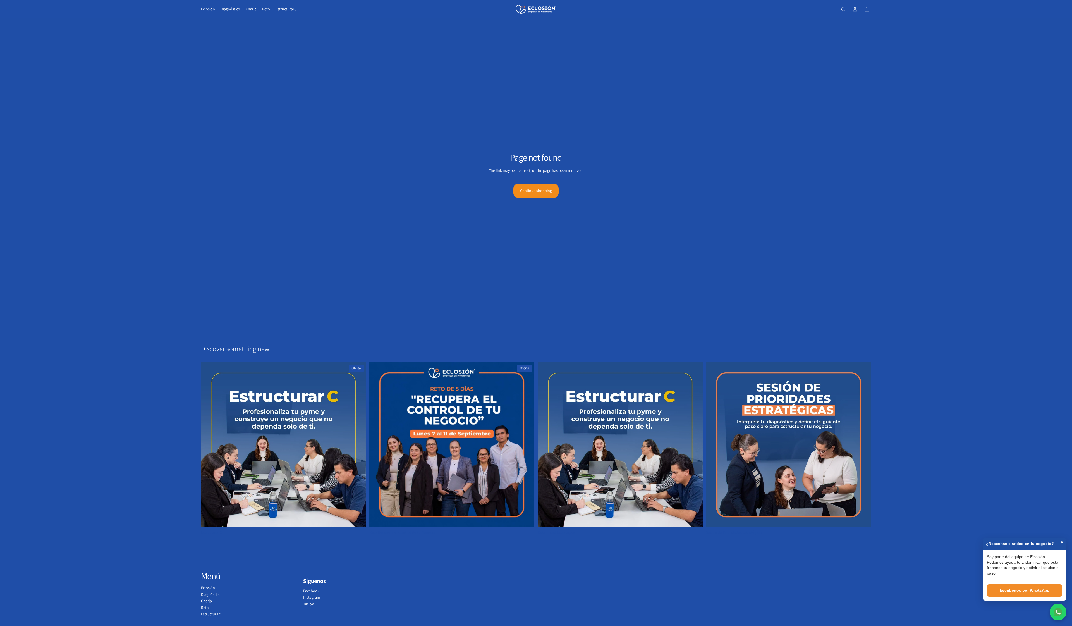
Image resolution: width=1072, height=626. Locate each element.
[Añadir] (357, 519)
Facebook (311, 590)
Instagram (311, 597)
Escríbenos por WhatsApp (1025, 590)
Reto (205, 607)
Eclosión (208, 587)
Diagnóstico (211, 594)
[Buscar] (843, 9)
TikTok (308, 603)
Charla (206, 600)
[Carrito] (867, 9)
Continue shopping (536, 190)
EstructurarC (211, 614)
